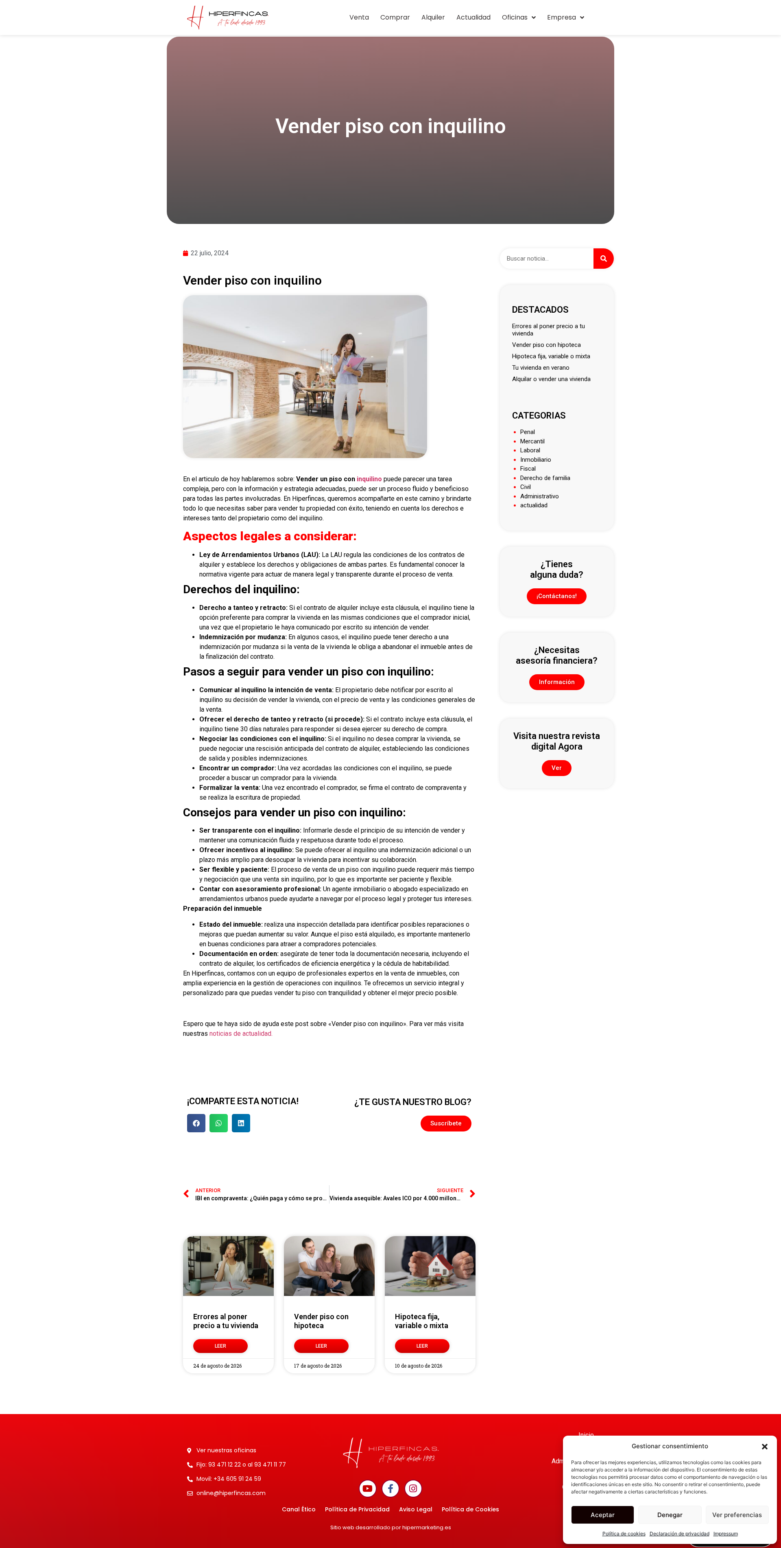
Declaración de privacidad (679, 1533)
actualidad (534, 505)
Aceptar (603, 1515)
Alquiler (433, 17)
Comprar (395, 17)
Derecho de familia (545, 478)
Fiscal (528, 468)
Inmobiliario (535, 459)
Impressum (725, 1533)
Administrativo (539, 496)
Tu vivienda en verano (540, 367)
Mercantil (532, 441)
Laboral (530, 450)
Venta (359, 17)
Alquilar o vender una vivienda (551, 379)
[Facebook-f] (390, 1489)
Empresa (561, 17)
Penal (527, 432)
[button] (765, 1446)
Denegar (670, 1515)
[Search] (603, 258)
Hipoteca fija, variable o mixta (421, 1321)
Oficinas (515, 17)
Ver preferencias (737, 1515)
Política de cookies (624, 1533)
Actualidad (473, 17)
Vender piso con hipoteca (321, 1321)
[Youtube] (368, 1489)
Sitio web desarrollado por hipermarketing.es (390, 1527)
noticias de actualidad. (240, 1033)
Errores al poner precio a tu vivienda (225, 1321)
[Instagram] (413, 1489)
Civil (525, 487)
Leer (220, 1346)
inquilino (368, 479)
